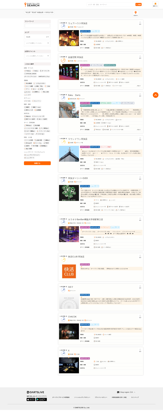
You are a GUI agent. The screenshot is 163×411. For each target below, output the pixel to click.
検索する (37, 163)
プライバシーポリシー (101, 397)
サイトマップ (135, 397)
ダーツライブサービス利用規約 (61, 397)
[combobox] (110, 4)
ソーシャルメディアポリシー (82, 397)
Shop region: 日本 (126, 392)
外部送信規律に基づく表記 (119, 397)
